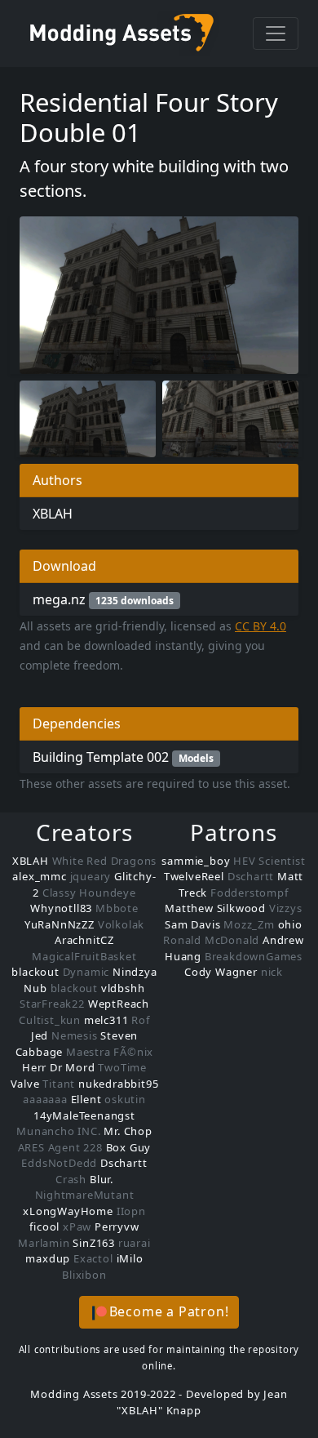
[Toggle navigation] (275, 33)
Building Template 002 (123, 757)
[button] (159, 1312)
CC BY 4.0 (260, 626)
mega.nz (103, 599)
